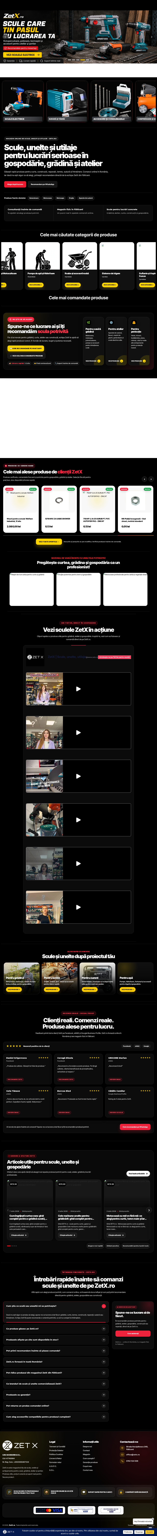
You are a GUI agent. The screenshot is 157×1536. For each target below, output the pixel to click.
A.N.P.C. (53, 1466)
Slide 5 (87, 59)
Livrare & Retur (55, 1458)
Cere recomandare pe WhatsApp (135, 1127)
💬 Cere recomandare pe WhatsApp (26, 348)
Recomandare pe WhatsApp (42, 184)
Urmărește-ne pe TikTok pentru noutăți (114, 657)
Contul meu (88, 1470)
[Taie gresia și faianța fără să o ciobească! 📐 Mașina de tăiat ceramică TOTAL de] (78, 776)
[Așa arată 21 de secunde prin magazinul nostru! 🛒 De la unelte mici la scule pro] (78, 819)
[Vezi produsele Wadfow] (98, 414)
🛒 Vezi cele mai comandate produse (26, 356)
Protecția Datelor (56, 1450)
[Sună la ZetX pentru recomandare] (78, 36)
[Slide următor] (151, 37)
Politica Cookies (56, 1454)
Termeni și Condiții (57, 1446)
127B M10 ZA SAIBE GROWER (19, 519)
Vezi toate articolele (138, 1173)
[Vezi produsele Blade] (40, 438)
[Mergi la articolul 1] (9, 1245)
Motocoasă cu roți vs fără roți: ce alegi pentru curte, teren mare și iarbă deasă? (127, 1217)
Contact (86, 1450)
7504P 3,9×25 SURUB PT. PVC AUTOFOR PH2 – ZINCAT (58, 520)
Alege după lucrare (15, 184)
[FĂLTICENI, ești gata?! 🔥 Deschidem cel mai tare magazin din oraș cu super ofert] (78, 688)
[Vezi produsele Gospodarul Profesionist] (78, 438)
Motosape (60, 198)
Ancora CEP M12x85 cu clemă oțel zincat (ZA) (134, 520)
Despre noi (87, 1446)
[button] (149, 4)
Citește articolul (19, 1235)
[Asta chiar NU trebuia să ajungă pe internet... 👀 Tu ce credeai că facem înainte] (78, 907)
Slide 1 (69, 59)
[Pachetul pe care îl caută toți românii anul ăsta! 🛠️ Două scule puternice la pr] (78, 732)
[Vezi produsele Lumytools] (117, 438)
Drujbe (71, 198)
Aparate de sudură (86, 198)
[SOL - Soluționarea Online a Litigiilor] (111, 1510)
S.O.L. (51, 1470)
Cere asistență (133, 1333)
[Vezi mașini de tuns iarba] (31, 589)
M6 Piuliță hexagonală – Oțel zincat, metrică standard (95, 520)
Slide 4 (82, 59)
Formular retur (55, 1462)
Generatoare (34, 198)
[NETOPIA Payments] (49, 1510)
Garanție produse (90, 1462)
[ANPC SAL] (81, 1510)
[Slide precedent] (5, 37)
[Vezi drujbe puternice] (78, 589)
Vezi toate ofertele (49, 542)
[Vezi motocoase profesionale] (125, 589)
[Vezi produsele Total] (21, 414)
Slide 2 (73, 59)
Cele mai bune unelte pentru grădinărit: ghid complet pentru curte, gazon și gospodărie (75, 1217)
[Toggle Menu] (4, 5)
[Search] (104, 5)
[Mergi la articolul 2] (12, 1245)
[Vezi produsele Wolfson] (59, 414)
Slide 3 (77, 59)
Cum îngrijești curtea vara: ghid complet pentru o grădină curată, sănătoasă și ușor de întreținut (27, 1217)
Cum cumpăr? (89, 1458)
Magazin (86, 1454)
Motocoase (47, 198)
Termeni (131, 1525)
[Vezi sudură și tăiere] (21, 101)
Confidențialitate (141, 1525)
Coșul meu (87, 1466)
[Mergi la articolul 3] (14, 1245)
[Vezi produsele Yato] (136, 414)
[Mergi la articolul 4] (16, 1245)
